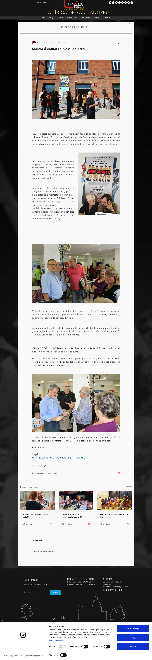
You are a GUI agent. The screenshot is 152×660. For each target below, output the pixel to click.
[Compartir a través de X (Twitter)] (39, 466)
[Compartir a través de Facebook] (33, 466)
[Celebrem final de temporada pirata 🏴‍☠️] (76, 500)
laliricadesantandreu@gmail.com (115, 587)
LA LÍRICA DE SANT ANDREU (77, 12)
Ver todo (128, 486)
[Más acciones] (118, 42)
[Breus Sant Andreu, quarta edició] (37, 500)
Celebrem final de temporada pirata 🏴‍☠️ (72, 516)
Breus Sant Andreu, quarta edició (36, 516)
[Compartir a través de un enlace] (45, 466)
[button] (129, 23)
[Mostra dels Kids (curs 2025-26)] (114, 500)
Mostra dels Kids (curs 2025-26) (114, 516)
